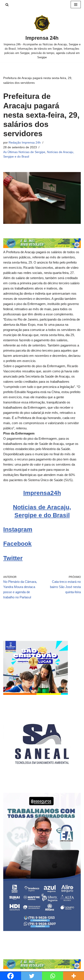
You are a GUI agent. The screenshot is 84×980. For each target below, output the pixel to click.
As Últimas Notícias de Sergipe (24, 152)
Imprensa (36, 493)
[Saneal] (42, 781)
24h (55, 493)
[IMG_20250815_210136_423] (42, 930)
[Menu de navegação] (76, 4)
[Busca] (7, 4)
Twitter (13, 558)
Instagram (17, 529)
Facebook (17, 543)
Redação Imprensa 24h (25, 142)
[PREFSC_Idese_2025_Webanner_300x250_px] (35, 693)
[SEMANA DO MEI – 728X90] (42, 247)
